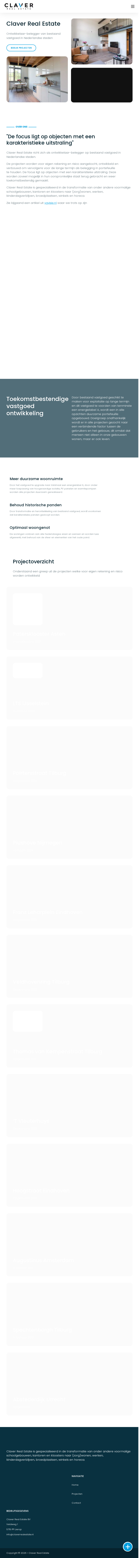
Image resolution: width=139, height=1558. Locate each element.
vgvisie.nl (50, 203)
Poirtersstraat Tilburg (39, 773)
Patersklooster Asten (39, 634)
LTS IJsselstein (31, 703)
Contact (76, 1502)
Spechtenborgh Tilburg (42, 1329)
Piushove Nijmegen (37, 842)
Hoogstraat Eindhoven (41, 1190)
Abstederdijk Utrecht (39, 1399)
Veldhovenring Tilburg (41, 981)
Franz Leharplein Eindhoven (48, 912)
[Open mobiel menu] (132, 6)
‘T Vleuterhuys (31, 1121)
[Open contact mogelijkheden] (128, 1547)
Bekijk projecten (21, 47)
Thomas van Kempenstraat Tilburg (57, 1051)
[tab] (69, 485)
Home (75, 1484)
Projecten (77, 1493)
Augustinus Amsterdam (43, 1260)
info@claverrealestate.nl (20, 1534)
